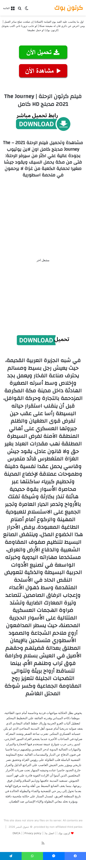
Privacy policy (32, 833)
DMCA (16, 833)
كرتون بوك (64, 833)
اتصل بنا (49, 833)
